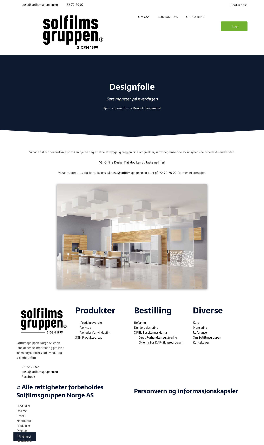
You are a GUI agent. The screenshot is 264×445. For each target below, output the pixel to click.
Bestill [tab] (21, 416)
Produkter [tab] (23, 406)
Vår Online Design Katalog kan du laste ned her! (132, 162)
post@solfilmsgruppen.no (129, 173)
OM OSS (144, 17)
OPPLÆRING (195, 17)
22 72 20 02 (168, 173)
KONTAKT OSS (168, 17)
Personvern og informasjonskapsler (186, 391)
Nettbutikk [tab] (24, 421)
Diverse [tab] (21, 411)
